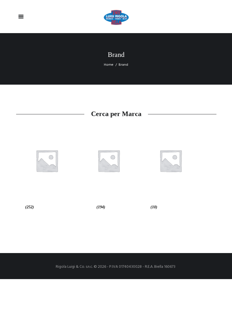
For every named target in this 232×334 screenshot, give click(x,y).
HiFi (20, 207)
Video (144, 207)
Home (108, 64)
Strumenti (86, 207)
